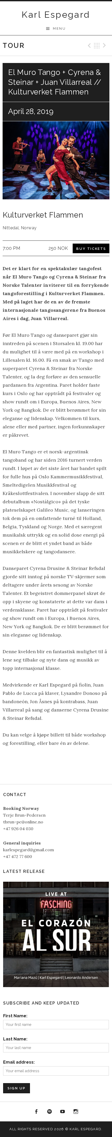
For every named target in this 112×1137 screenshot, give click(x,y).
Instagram (75, 1111)
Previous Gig (88, 45)
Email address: (19, 1062)
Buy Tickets (91, 249)
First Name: (15, 1015)
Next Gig (105, 45)
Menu (59, 28)
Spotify (49, 1111)
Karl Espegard (56, 14)
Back (97, 45)
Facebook (36, 1111)
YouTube (62, 1111)
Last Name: (15, 1039)
